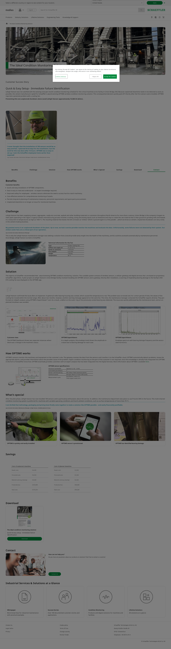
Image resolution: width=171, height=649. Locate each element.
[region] (86, 73)
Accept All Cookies (110, 76)
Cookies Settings (60, 76)
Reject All (96, 76)
